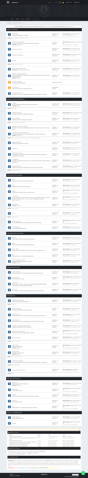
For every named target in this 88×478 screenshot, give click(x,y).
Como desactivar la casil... (68, 424)
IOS (13, 406)
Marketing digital (16, 308)
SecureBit (77, 76)
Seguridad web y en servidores (20, 126)
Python (14, 237)
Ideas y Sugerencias (15, 38)
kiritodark (76, 44)
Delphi (13, 191)
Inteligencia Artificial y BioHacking (21, 325)
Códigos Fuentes (14, 208)
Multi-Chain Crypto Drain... (68, 105)
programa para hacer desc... (68, 239)
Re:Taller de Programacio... (68, 50)
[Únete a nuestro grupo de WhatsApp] (83, 473)
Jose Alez (77, 338)
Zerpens (73, 476)
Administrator (11, 467)
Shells (17, 122)
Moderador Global (44, 467)
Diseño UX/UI (15, 351)
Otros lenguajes (16, 227)
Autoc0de (13, 304)
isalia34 (76, 353)
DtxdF (24, 69)
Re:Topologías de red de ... (68, 418)
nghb (59, 461)
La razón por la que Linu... (67, 391)
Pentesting (13, 122)
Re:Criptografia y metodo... (68, 161)
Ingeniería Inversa (17, 112)
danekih (66, 461)
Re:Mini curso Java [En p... (67, 181)
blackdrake (19, 135)
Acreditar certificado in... (67, 310)
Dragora (75, 55)
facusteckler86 (77, 228)
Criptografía (15, 159)
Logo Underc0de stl (66, 315)
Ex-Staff (32, 467)
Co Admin (16, 467)
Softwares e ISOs (16, 337)
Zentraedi (76, 223)
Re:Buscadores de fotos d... (68, 353)
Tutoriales (13, 356)
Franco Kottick (77, 362)
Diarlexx (74, 35)
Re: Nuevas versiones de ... (68, 408)
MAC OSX (14, 400)
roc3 (75, 181)
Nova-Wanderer (78, 105)
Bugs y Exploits (16, 118)
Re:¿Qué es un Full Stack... (67, 284)
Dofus (75, 244)
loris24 (75, 214)
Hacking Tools (14, 108)
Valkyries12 (76, 284)
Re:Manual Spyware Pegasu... (68, 134)
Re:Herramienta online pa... (68, 278)
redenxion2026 (78, 239)
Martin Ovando (77, 50)
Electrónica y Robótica (17, 361)
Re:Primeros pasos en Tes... (68, 301)
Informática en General (18, 42)
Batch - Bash (15, 249)
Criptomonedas (16, 320)
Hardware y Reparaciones (18, 331)
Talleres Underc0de (17, 49)
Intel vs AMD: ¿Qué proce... (68, 333)
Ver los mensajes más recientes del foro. (16, 454)
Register (45, 26)
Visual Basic (15, 204)
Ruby (13, 243)
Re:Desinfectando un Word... (68, 273)
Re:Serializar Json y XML (67, 199)
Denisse (18, 77)
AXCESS (27, 69)
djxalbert (77, 119)
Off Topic (14, 60)
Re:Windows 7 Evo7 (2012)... (68, 338)
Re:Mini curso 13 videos (67, 262)
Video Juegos (15, 345)
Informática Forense (17, 153)
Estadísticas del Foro (14, 448)
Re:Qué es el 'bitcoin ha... (67, 321)
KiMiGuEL (75, 143)
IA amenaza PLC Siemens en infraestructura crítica (19, 443)
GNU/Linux (15, 389)
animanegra (20, 69)
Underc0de (15, 34)
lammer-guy (77, 161)
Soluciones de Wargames (16, 170)
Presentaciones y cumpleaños (17, 64)
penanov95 (28, 461)
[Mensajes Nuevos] (9, 34)
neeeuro (76, 61)
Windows (14, 382)
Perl (13, 254)
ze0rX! (73, 315)
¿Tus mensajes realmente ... (68, 76)
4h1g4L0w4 (77, 402)
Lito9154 (43, 461)
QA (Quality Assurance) (18, 300)
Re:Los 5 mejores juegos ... (68, 348)
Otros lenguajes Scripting (18, 260)
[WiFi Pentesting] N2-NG (67, 143)
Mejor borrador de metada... (68, 128)
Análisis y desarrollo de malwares (20, 132)
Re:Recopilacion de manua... (68, 362)
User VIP (57, 467)
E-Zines (12, 373)
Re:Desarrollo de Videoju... (68, 244)
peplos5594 (42, 451)
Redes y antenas (16, 417)
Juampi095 (75, 262)
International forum (17, 93)
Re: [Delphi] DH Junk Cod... (68, 193)
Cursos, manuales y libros (18, 370)
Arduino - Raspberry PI (15, 365)
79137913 (75, 199)
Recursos (17, 356)
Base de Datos (15, 277)
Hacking (14, 103)
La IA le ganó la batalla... (67, 149)
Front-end (14, 282)
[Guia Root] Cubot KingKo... (68, 396)
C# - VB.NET (15, 196)
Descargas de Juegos (15, 341)
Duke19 (76, 114)
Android (14, 394)
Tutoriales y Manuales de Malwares (18, 137)
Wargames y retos (16, 166)
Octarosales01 (77, 327)
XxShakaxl (76, 321)
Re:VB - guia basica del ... (67, 205)
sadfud (18, 105)
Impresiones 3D (16, 314)
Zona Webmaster (16, 271)
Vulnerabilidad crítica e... (67, 55)
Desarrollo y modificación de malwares (32, 137)
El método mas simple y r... (68, 402)
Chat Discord (15, 87)
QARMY (77, 476)
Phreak (14, 423)
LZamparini (77, 348)
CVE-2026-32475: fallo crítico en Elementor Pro (18, 444)
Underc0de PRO (51, 467)
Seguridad (14, 148)
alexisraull (76, 310)
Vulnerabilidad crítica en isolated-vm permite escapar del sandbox (22, 442)
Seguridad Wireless (17, 142)
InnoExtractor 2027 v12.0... (68, 114)
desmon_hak (76, 186)
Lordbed (76, 193)
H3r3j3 (56, 461)
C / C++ (13, 213)
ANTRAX (76, 273)
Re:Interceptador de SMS (67, 223)
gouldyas (75, 205)
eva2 (75, 256)
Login (49, 26)
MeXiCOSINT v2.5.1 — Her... (68, 155)
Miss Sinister (19, 44)
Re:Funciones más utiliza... (68, 256)
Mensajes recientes (14, 432)
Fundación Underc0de (24, 38)
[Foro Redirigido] (9, 82)
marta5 (75, 167)
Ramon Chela (78, 134)
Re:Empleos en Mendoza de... (68, 70)
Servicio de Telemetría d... (68, 384)
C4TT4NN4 (71, 461)
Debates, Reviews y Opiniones (19, 73)
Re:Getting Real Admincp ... (68, 94)
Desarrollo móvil (16, 221)
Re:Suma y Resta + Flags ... (68, 186)
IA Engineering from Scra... (68, 327)
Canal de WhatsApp (17, 81)
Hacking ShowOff (22, 122)
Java (13, 179)
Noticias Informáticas (17, 55)
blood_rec (52, 461)
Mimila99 (77, 70)
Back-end (14, 289)
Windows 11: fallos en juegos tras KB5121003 (18, 446)
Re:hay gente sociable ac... (68, 61)
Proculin (76, 370)
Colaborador (21, 467)
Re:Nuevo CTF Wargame (67, 167)
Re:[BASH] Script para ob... (68, 250)
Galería (21, 356)
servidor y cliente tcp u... (67, 214)
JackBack (76, 94)
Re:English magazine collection (15, 436)
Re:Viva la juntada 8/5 (67, 35)
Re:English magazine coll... (68, 370)
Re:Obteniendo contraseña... (68, 119)
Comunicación (27, 467)
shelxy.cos (47, 461)
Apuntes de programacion (68, 228)
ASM (13, 185)
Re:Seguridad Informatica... (68, 44)
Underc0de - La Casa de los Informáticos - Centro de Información (21, 429)
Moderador (37, 467)
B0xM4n (76, 408)
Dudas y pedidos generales (19, 68)
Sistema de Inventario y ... (68, 290)
